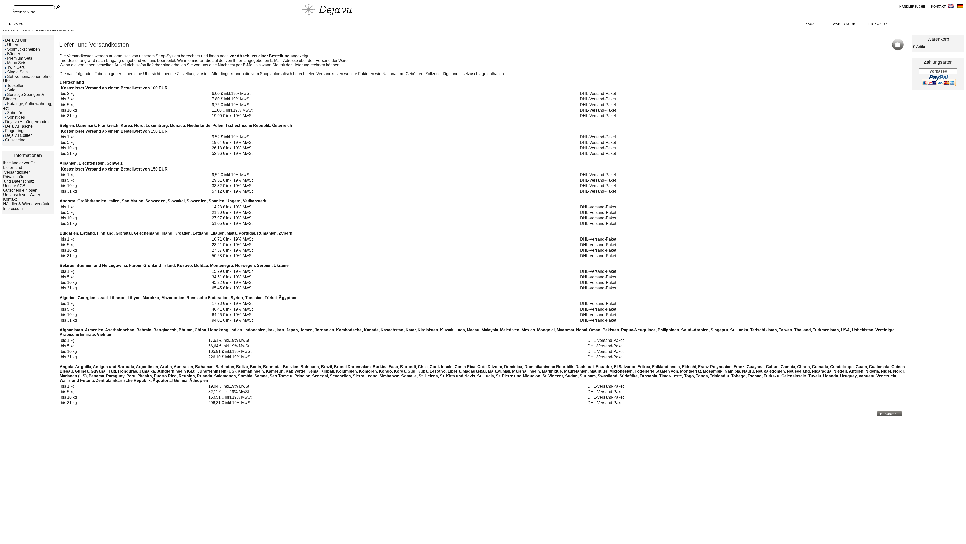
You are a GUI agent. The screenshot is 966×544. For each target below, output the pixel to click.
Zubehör (14, 113)
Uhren (12, 45)
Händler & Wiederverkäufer (27, 204)
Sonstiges (16, 117)
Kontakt (938, 6)
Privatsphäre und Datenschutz (18, 179)
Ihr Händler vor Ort (19, 163)
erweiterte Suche (24, 12)
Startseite (10, 30)
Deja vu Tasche (19, 126)
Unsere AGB (14, 186)
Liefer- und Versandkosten (54, 30)
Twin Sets (16, 67)
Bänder (13, 54)
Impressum (13, 208)
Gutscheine (15, 140)
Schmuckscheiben (23, 49)
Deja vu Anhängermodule (28, 122)
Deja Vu (16, 24)
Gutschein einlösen (20, 190)
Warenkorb (844, 24)
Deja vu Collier (18, 135)
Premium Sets (19, 58)
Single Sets (17, 72)
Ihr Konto (877, 24)
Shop (26, 30)
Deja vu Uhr (15, 40)
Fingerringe (15, 131)
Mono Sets (16, 63)
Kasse (811, 24)
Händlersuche (912, 6)
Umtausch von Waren (22, 195)
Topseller (15, 85)
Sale (11, 90)
